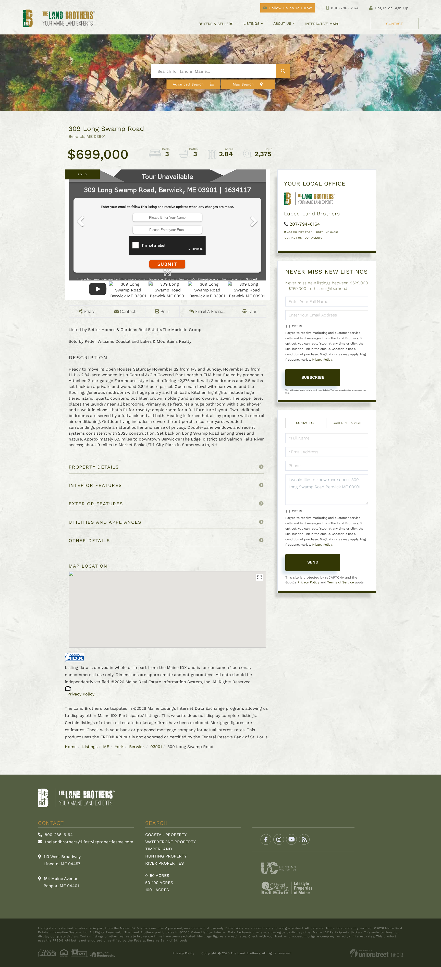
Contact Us (293, 237)
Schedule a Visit (347, 423)
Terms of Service (340, 582)
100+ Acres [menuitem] (157, 889)
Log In (381, 8)
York (119, 746)
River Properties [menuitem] (164, 863)
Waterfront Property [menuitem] (170, 841)
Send (312, 562)
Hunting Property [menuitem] (166, 856)
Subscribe (312, 377)
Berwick (137, 746)
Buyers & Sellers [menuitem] (216, 24)
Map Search (243, 84)
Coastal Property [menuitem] (166, 834)
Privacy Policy (80, 694)
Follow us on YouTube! (290, 8)
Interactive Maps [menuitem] (322, 24)
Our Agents (313, 237)
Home (71, 746)
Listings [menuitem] (251, 23)
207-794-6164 (304, 224)
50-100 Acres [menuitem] (159, 882)
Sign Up (401, 8)
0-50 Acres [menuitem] (157, 875)
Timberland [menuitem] (158, 849)
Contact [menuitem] (394, 24)
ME (106, 746)
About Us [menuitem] (282, 23)
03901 (156, 746)
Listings (89, 746)
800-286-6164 (345, 8)
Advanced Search (188, 84)
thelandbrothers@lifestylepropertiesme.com (88, 841)
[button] (283, 71)
